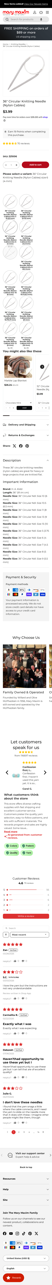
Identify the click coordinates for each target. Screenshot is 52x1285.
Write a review (26, 916)
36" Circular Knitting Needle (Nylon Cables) (21, 46)
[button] (41, 19)
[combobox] (26, 19)
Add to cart (35, 164)
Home (5, 44)
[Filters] (6, 934)
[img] (26, 752)
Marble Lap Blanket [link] (15, 380)
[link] (18, 367)
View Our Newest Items (36, 4)
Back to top (26, 1167)
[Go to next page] (44, 1132)
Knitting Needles (18, 44)
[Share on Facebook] (21, 446)
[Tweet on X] (14, 446)
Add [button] (24, 407)
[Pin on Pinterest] (27, 446)
